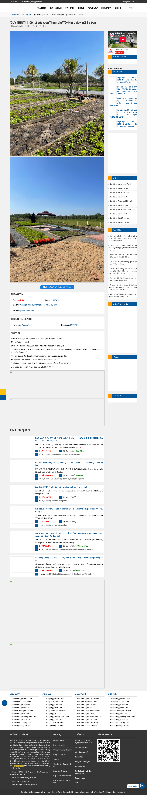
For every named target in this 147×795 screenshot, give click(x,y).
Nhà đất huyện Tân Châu (21, 720)
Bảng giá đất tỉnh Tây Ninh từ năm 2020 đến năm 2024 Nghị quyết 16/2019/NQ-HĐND (123, 238)
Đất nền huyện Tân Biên (119, 705)
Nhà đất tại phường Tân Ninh (120, 222)
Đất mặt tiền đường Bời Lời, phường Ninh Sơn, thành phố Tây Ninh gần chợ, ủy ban (69, 463)
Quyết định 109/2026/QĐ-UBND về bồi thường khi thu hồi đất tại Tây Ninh (127, 124)
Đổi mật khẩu (80, 766)
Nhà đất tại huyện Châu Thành (120, 184)
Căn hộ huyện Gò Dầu (53, 714)
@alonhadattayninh (115, 68)
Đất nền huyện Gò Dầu (118, 714)
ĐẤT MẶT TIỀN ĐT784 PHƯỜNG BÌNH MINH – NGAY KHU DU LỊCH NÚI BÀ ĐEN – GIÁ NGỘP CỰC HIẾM (69, 439)
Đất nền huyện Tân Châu (119, 720)
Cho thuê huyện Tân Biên (86, 705)
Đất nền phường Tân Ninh (119, 726)
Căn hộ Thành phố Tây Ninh (55, 711)
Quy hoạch (69, 8)
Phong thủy (106, 8)
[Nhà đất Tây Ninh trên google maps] (3, 392)
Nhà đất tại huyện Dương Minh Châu (122, 210)
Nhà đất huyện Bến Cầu (21, 708)
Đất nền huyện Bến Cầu (119, 708)
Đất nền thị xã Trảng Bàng (119, 723)
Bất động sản (56, 8)
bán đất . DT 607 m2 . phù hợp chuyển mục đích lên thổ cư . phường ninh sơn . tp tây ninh (69, 510)
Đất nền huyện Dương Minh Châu (122, 717)
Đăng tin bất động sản (83, 762)
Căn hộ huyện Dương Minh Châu (57, 717)
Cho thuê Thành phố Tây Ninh (88, 711)
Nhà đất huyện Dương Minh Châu (24, 717)
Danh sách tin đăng (82, 747)
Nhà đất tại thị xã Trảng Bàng (120, 218)
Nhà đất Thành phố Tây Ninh (22, 711)
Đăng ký (134, 2)
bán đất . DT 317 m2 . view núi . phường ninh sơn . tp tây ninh (61, 487)
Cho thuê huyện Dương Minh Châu (90, 717)
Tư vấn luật (93, 8)
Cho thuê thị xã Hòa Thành (87, 702)
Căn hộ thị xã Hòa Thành (54, 702)
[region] (57, 384)
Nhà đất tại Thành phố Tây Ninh (121, 201)
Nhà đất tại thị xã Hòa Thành (120, 188)
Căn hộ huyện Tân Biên (53, 705)
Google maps (80, 778)
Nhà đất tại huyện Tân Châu (119, 214)
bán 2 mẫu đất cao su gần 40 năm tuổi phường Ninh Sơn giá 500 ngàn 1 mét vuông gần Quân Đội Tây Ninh (69, 534)
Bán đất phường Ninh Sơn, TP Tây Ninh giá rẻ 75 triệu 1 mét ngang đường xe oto (69, 559)
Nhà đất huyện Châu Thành (22, 699)
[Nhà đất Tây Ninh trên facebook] (3, 397)
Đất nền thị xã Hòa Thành (119, 702)
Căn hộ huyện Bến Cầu (53, 708)
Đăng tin (131, 8)
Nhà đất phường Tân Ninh (21, 726)
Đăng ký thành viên (82, 752)
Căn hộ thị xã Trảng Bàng (54, 723)
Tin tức (81, 8)
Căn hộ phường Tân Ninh (54, 726)
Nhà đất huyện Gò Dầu (20, 714)
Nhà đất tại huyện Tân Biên (119, 193)
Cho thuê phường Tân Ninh (87, 726)
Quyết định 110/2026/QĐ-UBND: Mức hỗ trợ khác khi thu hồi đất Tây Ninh (127, 80)
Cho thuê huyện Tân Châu (87, 720)
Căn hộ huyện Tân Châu (53, 720)
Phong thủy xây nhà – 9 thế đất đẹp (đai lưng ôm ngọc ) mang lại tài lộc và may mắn (123, 247)
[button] (57, 384)
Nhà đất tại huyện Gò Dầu (119, 205)
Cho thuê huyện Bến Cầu (86, 708)
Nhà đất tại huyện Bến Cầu (119, 197)
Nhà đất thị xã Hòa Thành (21, 702)
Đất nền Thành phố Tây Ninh (120, 711)
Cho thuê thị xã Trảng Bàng (87, 723)
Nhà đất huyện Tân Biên (21, 705)
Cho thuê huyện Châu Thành (88, 699)
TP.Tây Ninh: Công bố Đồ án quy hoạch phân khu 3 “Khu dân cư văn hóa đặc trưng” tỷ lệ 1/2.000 (123, 271)
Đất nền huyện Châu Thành (120, 699)
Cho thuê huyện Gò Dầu (86, 714)
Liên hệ (118, 8)
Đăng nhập (127, 2)
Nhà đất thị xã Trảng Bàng (21, 723)
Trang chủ (42, 8)
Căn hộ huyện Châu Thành (54, 699)
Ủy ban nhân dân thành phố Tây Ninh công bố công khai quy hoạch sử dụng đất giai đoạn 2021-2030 (123, 287)
